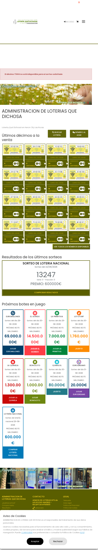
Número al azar (80, 133)
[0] (78, 21)
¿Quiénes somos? (8, 503)
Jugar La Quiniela (13, 399)
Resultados (6, 508)
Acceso (70, 21)
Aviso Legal (67, 503)
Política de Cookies (70, 508)
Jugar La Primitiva (56, 350)
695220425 (39, 508)
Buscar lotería (57, 133)
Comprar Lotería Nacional (13, 452)
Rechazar (58, 541)
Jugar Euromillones (13, 350)
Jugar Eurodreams (79, 393)
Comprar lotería (8, 505)
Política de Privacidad (71, 505)
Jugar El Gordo (35, 350)
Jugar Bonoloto (35, 399)
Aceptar (35, 541)
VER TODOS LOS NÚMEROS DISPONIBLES (71, 246)
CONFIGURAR (27, 532)
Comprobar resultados (46, 292)
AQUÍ (82, 532)
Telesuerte (67, 500)
